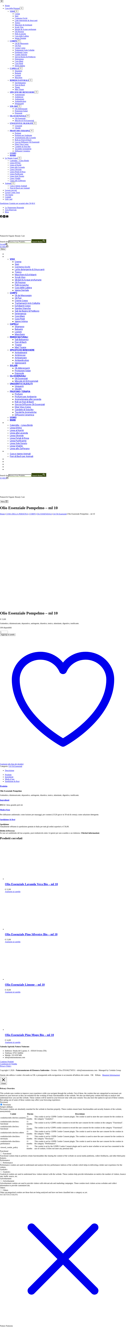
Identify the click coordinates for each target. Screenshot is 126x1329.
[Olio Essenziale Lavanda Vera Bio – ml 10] (23, 879)
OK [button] (92, 1075)
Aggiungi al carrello (8, 635)
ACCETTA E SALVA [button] (9, 1195)
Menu (3, 249)
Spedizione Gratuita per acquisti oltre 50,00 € (17, 203)
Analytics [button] (3, 1169)
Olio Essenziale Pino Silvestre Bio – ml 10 (31, 934)
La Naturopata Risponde (14, 208)
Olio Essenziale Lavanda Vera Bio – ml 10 (31, 884)
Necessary (7, 1105)
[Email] (7, 217)
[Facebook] (1, 217)
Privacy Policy (5, 1066)
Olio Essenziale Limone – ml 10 (25, 984)
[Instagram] (4, 217)
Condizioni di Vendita (8, 1064)
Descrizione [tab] (9, 770)
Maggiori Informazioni (111, 1075)
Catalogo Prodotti (7, 1062)
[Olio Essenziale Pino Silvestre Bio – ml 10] (23, 929)
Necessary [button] (4, 1102)
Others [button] (2, 1188)
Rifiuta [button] (98, 1075)
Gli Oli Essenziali (15, 766)
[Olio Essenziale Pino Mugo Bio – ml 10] (23, 1030)
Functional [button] (4, 1151)
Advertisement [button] (5, 1178)
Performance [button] (5, 1160)
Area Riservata (10, 210)
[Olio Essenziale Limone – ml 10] (23, 979)
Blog (7, 212)
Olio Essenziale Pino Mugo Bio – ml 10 (29, 1034)
